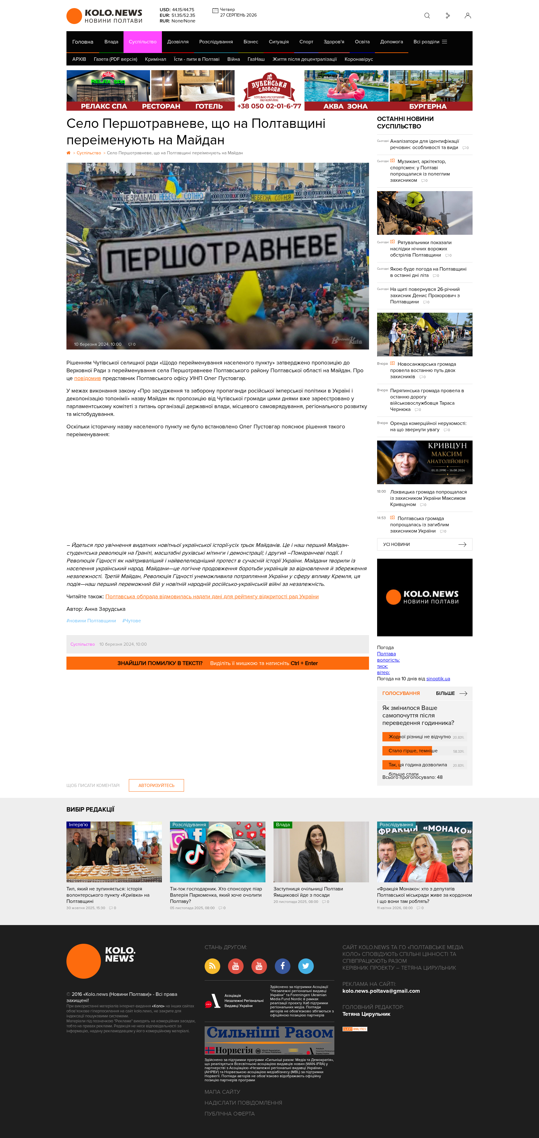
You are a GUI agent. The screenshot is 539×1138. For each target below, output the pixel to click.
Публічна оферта (230, 1113)
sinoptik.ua (438, 679)
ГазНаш (256, 59)
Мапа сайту (222, 1091)
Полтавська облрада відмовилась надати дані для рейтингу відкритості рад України (212, 596)
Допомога (391, 42)
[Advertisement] (217, 485)
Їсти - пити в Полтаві (197, 59)
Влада (111, 42)
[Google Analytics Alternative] (354, 1030)
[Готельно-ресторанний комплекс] (269, 90)
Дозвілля (178, 42)
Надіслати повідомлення (243, 1102)
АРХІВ (79, 59)
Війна (233, 59)
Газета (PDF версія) (115, 59)
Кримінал (155, 59)
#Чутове (131, 621)
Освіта (362, 42)
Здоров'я (334, 42)
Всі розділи (428, 42)
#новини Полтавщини (91, 621)
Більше (445, 693)
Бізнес (251, 42)
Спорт (306, 42)
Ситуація (279, 42)
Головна (82, 41)
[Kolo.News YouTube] (425, 597)
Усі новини (396, 544)
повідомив (87, 378)
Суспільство (143, 42)
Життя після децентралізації (305, 59)
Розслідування (216, 42)
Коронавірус (359, 59)
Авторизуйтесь (156, 785)
